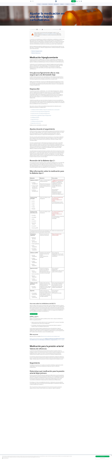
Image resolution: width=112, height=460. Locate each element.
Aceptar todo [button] (102, 456)
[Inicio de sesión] (81, 1)
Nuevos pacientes (44, 4)
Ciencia (67, 4)
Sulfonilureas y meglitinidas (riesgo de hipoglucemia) (41, 115)
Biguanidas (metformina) (36, 123)
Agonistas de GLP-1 (35, 119)
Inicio (39, 4)
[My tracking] (77, 1)
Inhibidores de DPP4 (35, 117)
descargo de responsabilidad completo (48, 33)
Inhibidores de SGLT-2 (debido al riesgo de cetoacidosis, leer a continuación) (45, 109)
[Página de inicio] (56, 1)
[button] (37, 458)
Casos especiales (56, 4)
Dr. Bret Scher (40, 29)
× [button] (111, 455)
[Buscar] (33, 1)
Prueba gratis (73, 1)
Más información (33, 313)
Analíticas (62, 4)
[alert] (56, 457)
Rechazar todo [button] (102, 458)
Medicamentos (51, 4)
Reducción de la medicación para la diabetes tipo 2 (50, 336)
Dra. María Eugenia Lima (56, 29)
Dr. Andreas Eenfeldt (33, 29)
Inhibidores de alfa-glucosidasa (37, 121)
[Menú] (31, 1)
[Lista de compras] (79, 1)
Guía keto (73, 4)
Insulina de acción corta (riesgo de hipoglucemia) (40, 113)
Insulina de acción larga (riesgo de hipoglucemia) (40, 111)
